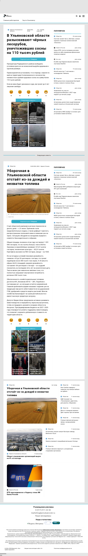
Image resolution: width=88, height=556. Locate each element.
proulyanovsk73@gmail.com (59, 536)
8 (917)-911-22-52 (43, 510)
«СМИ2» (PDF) (66, 543)
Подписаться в (28, 59)
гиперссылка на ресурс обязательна (52, 529)
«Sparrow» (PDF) (75, 543)
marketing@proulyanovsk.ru (43, 513)
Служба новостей (40, 30)
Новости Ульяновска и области (16, 30)
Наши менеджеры (43, 516)
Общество (59, 36)
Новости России (60, 47)
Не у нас (58, 59)
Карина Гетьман (45, 166)
